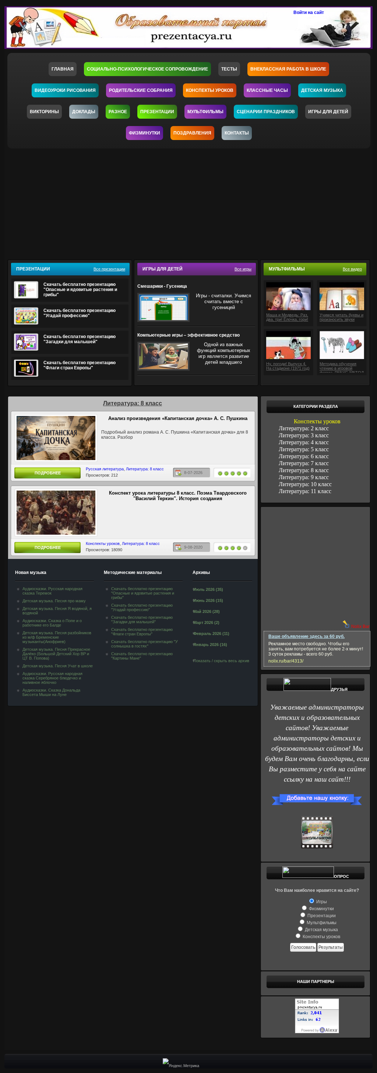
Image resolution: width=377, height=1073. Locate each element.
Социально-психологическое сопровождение (147, 69)
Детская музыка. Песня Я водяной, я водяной (57, 610)
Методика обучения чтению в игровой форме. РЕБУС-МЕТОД (342, 367)
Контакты (237, 133)
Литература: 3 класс (304, 435)
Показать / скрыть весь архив (221, 660)
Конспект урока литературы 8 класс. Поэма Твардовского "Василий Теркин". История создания (178, 495)
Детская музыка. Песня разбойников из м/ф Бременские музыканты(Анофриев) (56, 637)
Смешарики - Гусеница (162, 286)
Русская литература (105, 469)
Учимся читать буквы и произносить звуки (341, 317)
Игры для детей (328, 111)
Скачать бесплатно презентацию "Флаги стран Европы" (79, 365)
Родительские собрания (141, 90)
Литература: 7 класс (304, 463)
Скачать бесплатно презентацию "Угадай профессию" (79, 313)
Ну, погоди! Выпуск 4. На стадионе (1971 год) (288, 366)
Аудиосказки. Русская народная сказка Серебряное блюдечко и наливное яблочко (52, 678)
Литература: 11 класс (305, 491)
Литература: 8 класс (145, 469)
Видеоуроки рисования (65, 90)
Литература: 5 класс (304, 449)
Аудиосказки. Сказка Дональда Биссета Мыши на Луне (51, 692)
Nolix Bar (360, 626)
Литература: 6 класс (304, 456)
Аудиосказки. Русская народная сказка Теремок (52, 590)
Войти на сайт (308, 12)
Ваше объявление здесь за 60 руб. (306, 636)
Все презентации (109, 269)
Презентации (157, 111)
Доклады (83, 111)
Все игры (243, 269)
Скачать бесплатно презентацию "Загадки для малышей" (79, 339)
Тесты (229, 69)
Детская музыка (322, 90)
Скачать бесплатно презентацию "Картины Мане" (142, 656)
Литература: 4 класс (304, 442)
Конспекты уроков (209, 90)
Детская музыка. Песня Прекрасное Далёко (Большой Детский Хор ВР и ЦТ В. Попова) (56, 653)
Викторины (44, 111)
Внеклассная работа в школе (288, 69)
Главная (63, 69)
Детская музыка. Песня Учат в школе (57, 666)
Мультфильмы (205, 111)
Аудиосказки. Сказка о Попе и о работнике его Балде (52, 622)
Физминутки (144, 133)
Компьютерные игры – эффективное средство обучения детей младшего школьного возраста (189, 335)
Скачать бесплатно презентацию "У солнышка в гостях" (144, 643)
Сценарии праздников (266, 111)
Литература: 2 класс (304, 428)
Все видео (352, 269)
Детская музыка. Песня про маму (54, 601)
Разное (118, 111)
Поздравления (192, 133)
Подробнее (48, 473)
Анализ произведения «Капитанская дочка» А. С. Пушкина (177, 418)
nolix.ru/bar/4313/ (285, 661)
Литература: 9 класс (304, 477)
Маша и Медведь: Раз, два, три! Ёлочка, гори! (287, 317)
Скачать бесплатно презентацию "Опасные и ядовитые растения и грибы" (80, 289)
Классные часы (267, 90)
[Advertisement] (193, 201)
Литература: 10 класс (305, 484)
